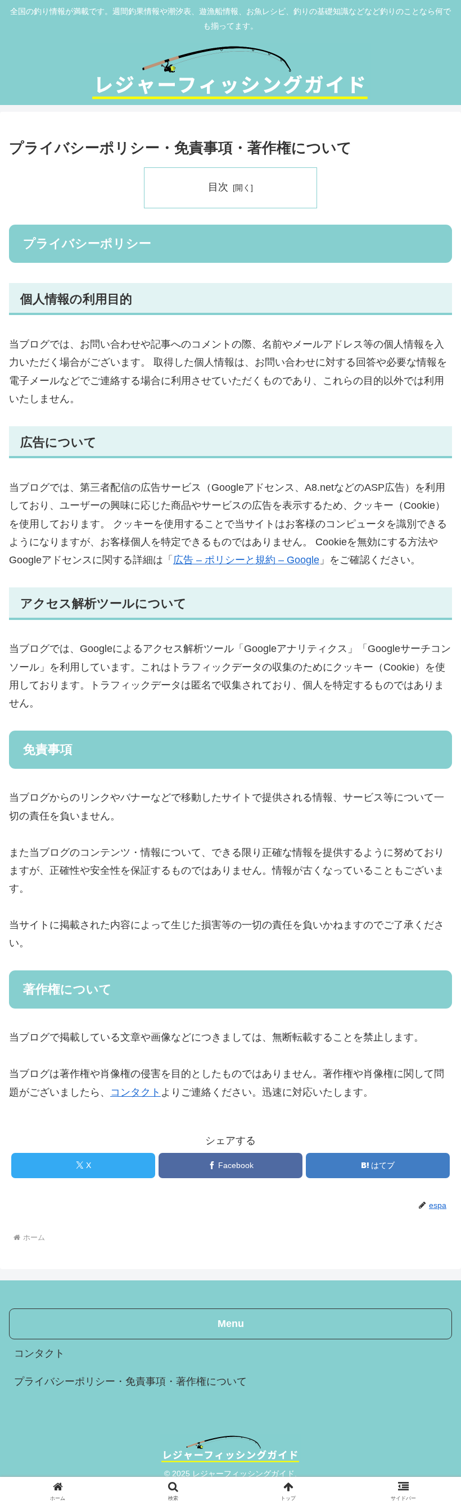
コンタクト (135, 1092)
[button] (426, 1449)
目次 (218, 187)
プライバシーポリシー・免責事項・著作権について (130, 1381)
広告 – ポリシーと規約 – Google (246, 559)
